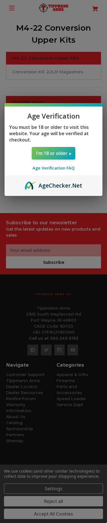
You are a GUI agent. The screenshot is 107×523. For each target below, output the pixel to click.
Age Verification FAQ (54, 168)
